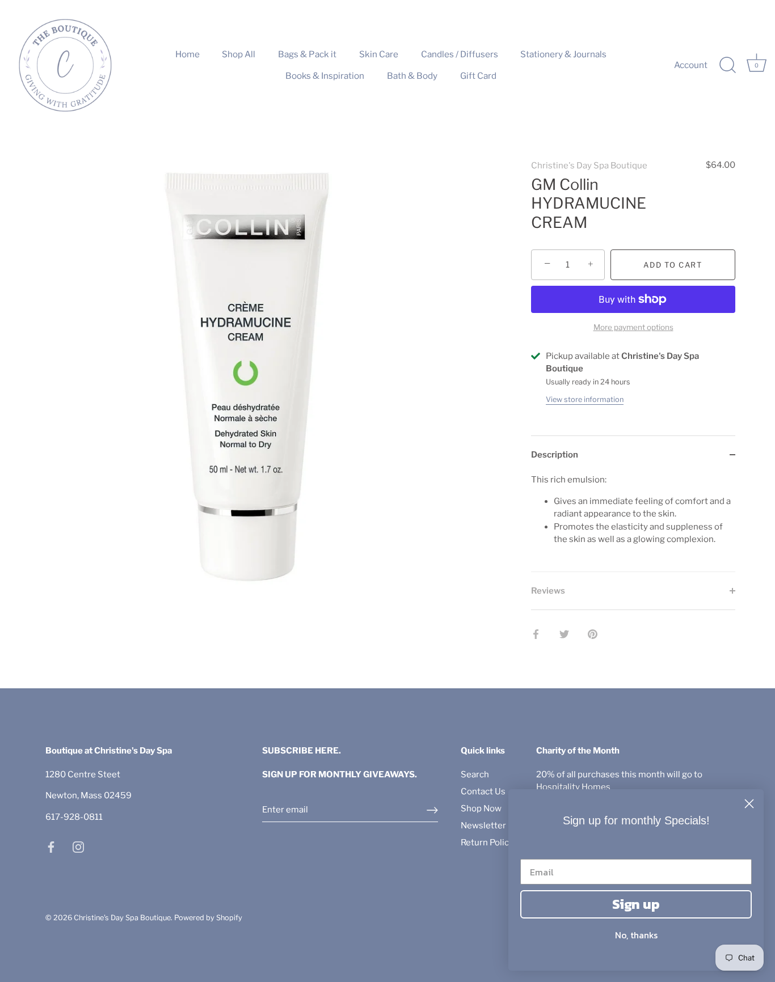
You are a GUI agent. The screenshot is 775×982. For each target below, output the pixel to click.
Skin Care (378, 54)
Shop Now (481, 808)
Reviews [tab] (548, 591)
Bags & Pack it (307, 54)
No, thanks (636, 935)
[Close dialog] (749, 804)
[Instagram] (78, 846)
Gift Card (478, 75)
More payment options (633, 327)
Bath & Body (412, 75)
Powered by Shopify (208, 917)
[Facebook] (51, 846)
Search (475, 774)
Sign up (636, 904)
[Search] (727, 65)
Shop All (238, 54)
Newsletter (483, 825)
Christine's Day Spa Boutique (589, 165)
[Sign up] (432, 810)
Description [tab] (554, 455)
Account (690, 65)
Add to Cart (672, 264)
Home (187, 54)
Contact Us (483, 791)
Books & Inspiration (324, 75)
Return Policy (487, 842)
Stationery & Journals (563, 54)
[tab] (633, 522)
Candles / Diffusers (459, 54)
